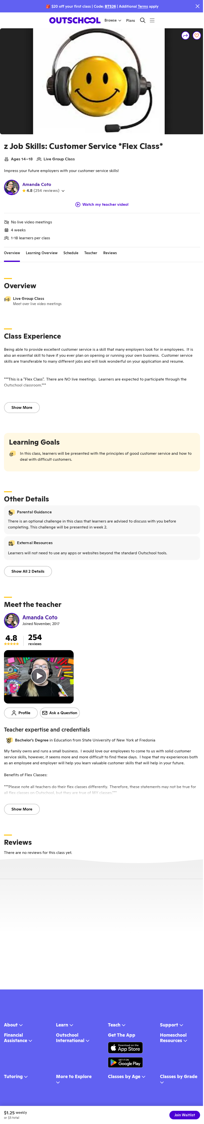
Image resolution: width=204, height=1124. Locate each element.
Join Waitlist (184, 1115)
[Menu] (152, 20)
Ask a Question (63, 712)
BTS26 (110, 6)
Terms (143, 6)
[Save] (197, 35)
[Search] (142, 20)
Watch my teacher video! (105, 204)
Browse (110, 20)
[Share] (185, 35)
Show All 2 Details (28, 571)
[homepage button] (75, 20)
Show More (21, 407)
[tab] (12, 253)
